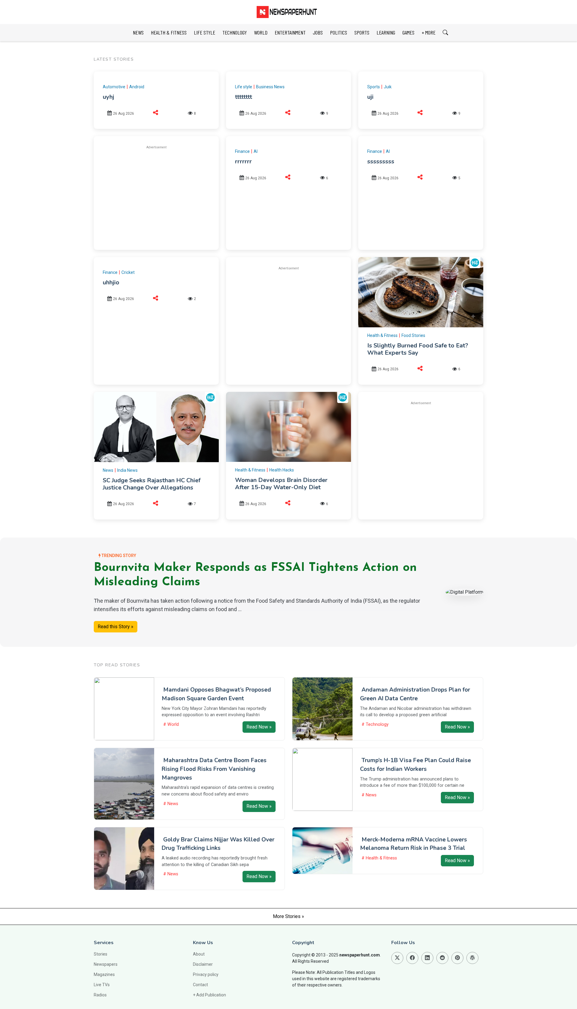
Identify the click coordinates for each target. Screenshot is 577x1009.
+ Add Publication (209, 995)
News (108, 470)
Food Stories (413, 335)
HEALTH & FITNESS (169, 32)
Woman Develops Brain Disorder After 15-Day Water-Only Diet (281, 483)
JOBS (318, 32)
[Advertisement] (156, 197)
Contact (200, 985)
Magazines (104, 974)
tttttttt (243, 97)
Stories (100, 954)
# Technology (375, 724)
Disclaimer (203, 964)
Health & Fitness (382, 335)
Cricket (128, 272)
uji (370, 97)
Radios (100, 995)
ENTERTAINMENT (290, 32)
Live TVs (102, 985)
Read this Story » (115, 626)
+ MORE (428, 32)
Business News (270, 86)
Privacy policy (205, 974)
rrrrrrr (243, 161)
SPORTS (361, 32)
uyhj (108, 97)
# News (170, 803)
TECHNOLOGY (234, 32)
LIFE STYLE (204, 32)
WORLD (260, 32)
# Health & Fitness (379, 858)
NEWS (138, 32)
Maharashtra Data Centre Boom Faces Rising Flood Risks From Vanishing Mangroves (214, 769)
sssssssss (380, 161)
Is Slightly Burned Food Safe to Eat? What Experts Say (417, 349)
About (199, 954)
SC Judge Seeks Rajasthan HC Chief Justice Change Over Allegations (151, 484)
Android (136, 86)
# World (171, 724)
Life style (243, 86)
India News (127, 470)
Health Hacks (281, 470)
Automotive (114, 86)
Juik (388, 86)
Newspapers (106, 964)
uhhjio (111, 282)
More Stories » (288, 916)
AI (256, 151)
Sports (373, 86)
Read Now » (259, 727)
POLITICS (338, 32)
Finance (242, 151)
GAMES (408, 32)
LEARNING (386, 32)
